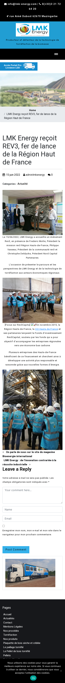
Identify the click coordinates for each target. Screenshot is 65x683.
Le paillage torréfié (13, 647)
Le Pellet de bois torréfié (16, 651)
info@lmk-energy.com (22, 4)
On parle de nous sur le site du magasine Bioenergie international (28, 454)
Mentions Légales (13, 626)
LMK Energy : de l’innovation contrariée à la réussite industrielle (29, 462)
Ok (33, 678)
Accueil (7, 614)
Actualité (23, 183)
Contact (7, 622)
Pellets (7, 655)
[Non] (60, 670)
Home (32, 110)
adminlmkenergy (35, 174)
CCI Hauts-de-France (46, 329)
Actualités (8, 618)
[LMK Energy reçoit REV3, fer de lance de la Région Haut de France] (32, 29)
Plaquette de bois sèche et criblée (21, 643)
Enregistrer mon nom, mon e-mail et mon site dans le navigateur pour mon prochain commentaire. (31, 532)
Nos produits (10, 639)
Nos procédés (11, 630)
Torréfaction (10, 634)
